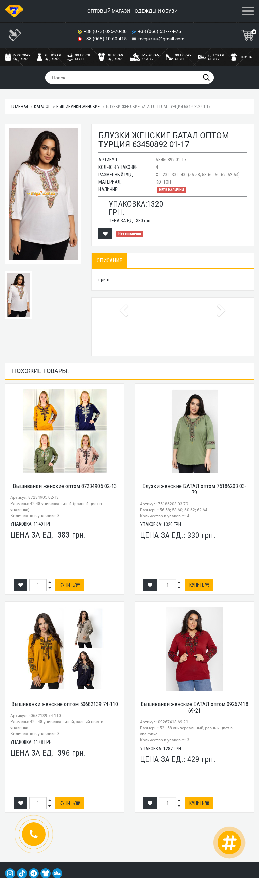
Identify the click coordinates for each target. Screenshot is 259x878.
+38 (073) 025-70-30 (106, 31)
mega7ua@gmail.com (161, 38)
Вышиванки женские (78, 106)
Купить (67, 585)
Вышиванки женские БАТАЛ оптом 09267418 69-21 (194, 707)
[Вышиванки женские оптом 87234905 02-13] (64, 431)
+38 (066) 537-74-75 (160, 31)
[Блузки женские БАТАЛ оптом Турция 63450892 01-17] (43, 194)
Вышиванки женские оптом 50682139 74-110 (64, 704)
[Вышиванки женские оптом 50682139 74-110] (64, 649)
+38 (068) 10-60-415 (106, 38)
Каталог (42, 106)
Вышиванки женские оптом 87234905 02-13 (65, 486)
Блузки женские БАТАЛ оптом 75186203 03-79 (194, 489)
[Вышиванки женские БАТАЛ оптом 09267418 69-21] (194, 649)
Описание (109, 260)
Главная (19, 106)
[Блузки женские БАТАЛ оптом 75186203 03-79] (194, 431)
